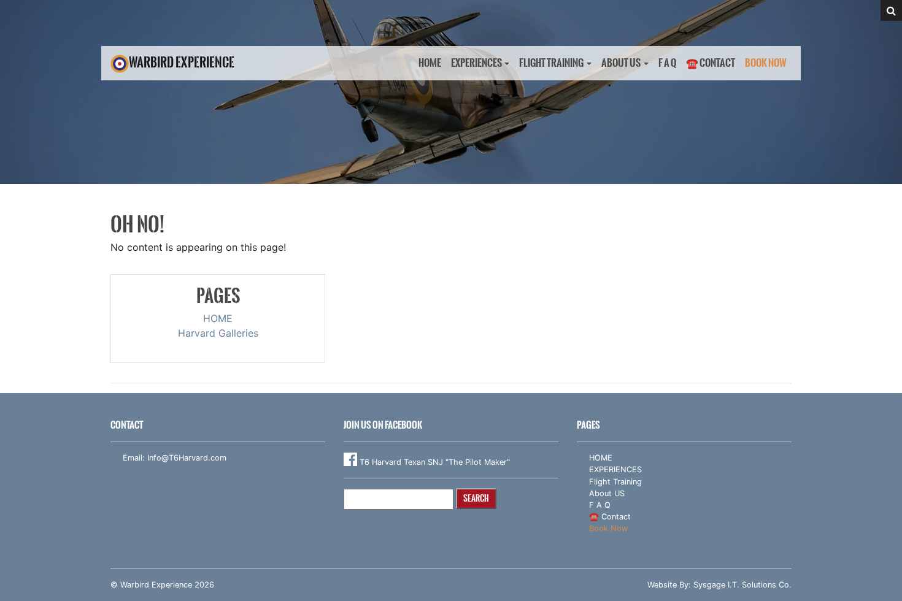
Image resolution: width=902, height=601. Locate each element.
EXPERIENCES (476, 63)
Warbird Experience (181, 62)
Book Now (766, 63)
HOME (429, 63)
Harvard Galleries (218, 333)
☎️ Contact (710, 63)
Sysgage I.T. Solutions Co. (742, 584)
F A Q (667, 63)
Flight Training (551, 63)
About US (621, 63)
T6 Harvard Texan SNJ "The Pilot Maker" (433, 462)
